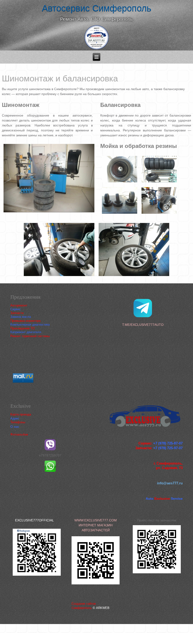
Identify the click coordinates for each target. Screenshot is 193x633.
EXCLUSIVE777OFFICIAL (34, 520)
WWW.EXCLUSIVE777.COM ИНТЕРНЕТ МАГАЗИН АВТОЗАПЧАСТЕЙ (95, 525)
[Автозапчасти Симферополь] (96, 37)
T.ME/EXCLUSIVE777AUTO (143, 325)
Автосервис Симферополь (96, 8)
